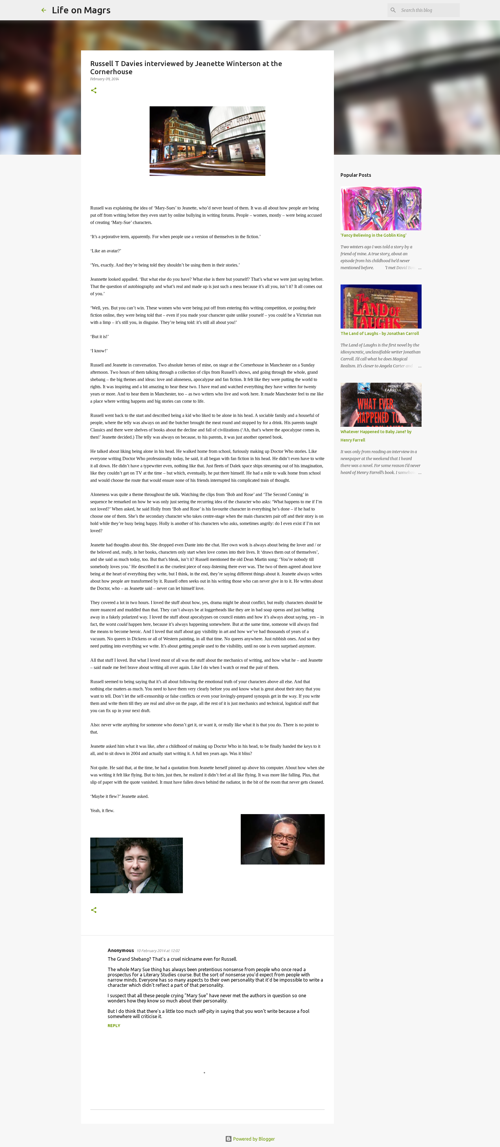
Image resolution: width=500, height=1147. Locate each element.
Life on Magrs (81, 10)
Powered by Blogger (253, 1138)
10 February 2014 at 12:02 (157, 951)
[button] (93, 91)
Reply (114, 1025)
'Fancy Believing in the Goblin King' (374, 235)
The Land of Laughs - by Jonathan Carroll (380, 333)
